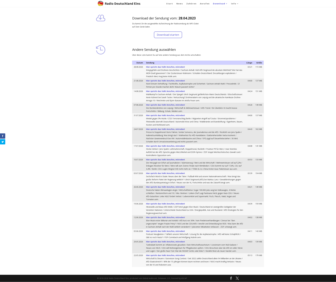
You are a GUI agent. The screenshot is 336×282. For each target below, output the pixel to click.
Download (219, 4)
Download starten (168, 34)
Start (169, 4)
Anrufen (205, 4)
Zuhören (191, 4)
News (179, 4)
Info (233, 4)
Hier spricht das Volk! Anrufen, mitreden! (165, 67)
